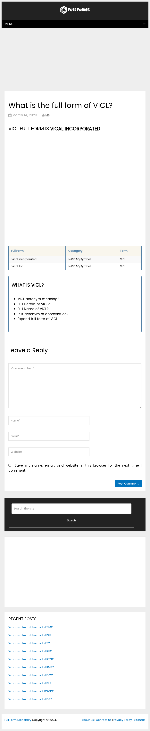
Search (71, 520)
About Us (88, 720)
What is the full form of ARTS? (31, 659)
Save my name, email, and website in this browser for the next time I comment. (75, 468)
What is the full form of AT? (29, 643)
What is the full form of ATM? (30, 627)
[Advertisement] (75, 59)
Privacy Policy (122, 720)
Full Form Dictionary (17, 720)
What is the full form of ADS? (30, 699)
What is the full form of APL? (29, 683)
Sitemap (140, 720)
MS (48, 115)
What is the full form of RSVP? (31, 691)
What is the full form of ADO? (30, 675)
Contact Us (103, 720)
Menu (8, 24)
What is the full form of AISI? (29, 635)
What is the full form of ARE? (30, 651)
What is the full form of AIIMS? (31, 667)
